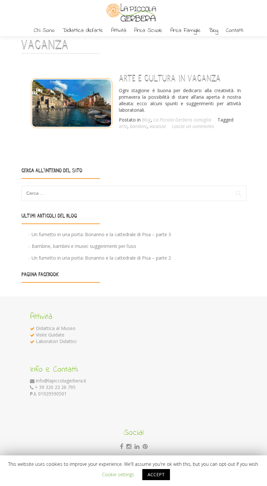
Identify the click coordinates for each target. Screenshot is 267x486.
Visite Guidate (50, 335)
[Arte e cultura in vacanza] (69, 101)
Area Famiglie (185, 30)
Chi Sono (44, 30)
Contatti (234, 30)
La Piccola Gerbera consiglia (182, 120)
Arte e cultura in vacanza (170, 78)
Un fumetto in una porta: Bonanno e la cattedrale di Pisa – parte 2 (101, 258)
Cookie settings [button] (118, 474)
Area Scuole (148, 30)
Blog (213, 30)
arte (123, 126)
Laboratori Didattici (56, 341)
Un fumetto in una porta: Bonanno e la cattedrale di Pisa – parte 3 (101, 234)
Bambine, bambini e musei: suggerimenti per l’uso (84, 246)
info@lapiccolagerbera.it (61, 381)
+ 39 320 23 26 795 (55, 387)
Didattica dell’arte (83, 30)
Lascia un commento (193, 126)
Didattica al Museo (56, 328)
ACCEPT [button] (156, 474)
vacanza (157, 126)
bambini (138, 126)
